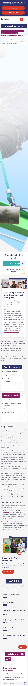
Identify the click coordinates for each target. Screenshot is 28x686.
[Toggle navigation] (25, 19)
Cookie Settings (13, 8)
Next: (22, 647)
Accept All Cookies (13, 12)
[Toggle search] (21, 19)
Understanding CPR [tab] (14, 263)
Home (3, 30)
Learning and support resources (14, 30)
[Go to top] (25, 683)
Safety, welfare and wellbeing (9, 33)
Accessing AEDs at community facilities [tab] (14, 270)
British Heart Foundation (10, 341)
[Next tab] (22, 263)
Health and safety (6, 35)
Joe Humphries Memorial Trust (11, 450)
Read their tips (8, 571)
